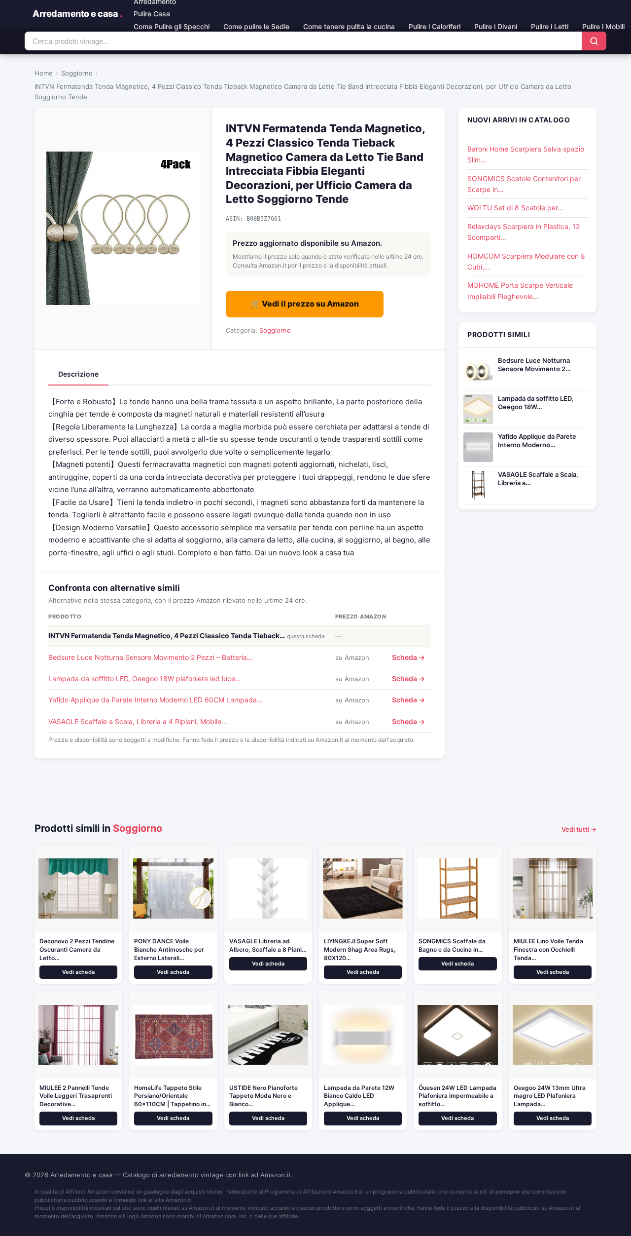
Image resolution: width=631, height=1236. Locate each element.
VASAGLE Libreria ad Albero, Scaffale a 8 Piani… (268, 945)
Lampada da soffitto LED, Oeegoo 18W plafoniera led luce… (144, 678)
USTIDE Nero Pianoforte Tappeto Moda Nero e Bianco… (263, 1096)
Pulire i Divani (495, 26)
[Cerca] (594, 41)
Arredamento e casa (77, 13)
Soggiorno (77, 73)
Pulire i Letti (549, 26)
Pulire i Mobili (603, 26)
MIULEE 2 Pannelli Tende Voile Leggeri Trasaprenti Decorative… (75, 1096)
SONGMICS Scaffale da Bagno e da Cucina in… (452, 945)
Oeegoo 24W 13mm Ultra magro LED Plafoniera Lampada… (550, 1096)
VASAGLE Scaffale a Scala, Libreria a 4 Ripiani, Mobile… (137, 721)
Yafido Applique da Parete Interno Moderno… (537, 440)
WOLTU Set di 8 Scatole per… (515, 207)
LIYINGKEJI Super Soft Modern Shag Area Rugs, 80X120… (360, 949)
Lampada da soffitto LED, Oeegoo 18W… (535, 402)
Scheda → (408, 657)
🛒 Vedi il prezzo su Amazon (304, 304)
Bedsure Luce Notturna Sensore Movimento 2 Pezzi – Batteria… (150, 657)
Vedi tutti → (578, 829)
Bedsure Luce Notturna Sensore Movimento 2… (534, 364)
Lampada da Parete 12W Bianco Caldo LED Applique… (359, 1096)
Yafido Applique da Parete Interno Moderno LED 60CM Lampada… (155, 699)
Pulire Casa (152, 13)
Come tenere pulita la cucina (349, 26)
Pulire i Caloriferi (434, 26)
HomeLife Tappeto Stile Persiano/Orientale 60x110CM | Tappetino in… (172, 1096)
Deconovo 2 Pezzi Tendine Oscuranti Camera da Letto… (76, 949)
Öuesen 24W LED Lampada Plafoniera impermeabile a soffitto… (457, 1096)
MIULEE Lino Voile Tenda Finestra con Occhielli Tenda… (548, 949)
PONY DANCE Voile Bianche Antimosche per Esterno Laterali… (169, 949)
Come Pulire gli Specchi (172, 26)
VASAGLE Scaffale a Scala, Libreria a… (538, 478)
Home (44, 73)
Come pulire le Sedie (256, 26)
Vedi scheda (78, 971)
